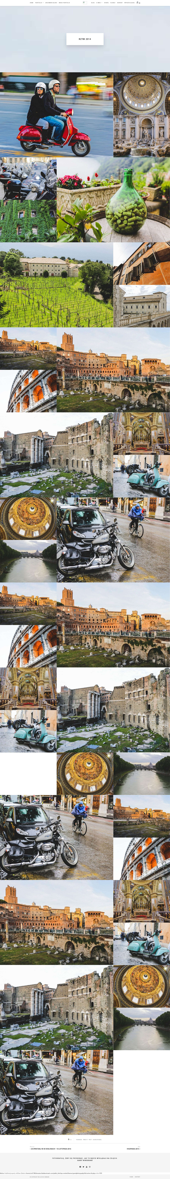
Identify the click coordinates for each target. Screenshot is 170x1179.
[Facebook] (80, 1167)
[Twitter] (83, 1167)
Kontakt (120, 2)
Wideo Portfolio (64, 2)
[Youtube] (86, 1167)
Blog (93, 2)
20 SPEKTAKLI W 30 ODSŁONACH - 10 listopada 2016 (51, 1149)
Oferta (106, 2)
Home (31, 2)
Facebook (79, 1139)
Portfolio (38, 2)
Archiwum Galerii (51, 2)
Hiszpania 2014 (133, 1149)
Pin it (90, 1139)
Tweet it (85, 1139)
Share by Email (97, 1139)
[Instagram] (89, 1167)
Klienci (112, 2)
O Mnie (98, 2)
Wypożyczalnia (130, 2)
